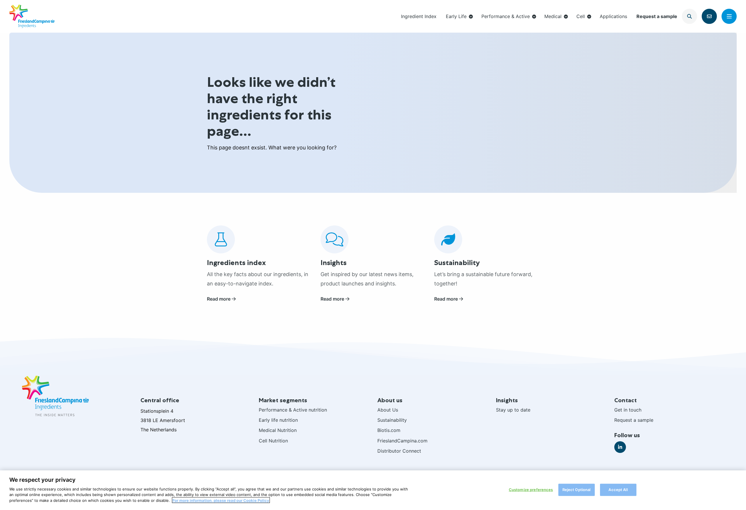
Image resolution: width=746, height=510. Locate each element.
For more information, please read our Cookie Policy (221, 500)
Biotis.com (388, 430)
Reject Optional (576, 489)
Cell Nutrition (273, 441)
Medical (553, 16)
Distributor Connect (399, 451)
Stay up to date (513, 410)
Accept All (617, 489)
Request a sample (656, 16)
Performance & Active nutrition (293, 410)
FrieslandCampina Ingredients (31, 16)
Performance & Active (505, 16)
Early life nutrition (278, 420)
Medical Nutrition (278, 430)
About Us (387, 410)
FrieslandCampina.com (402, 441)
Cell (580, 16)
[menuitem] (418, 16)
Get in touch (627, 410)
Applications (613, 16)
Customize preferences (531, 489)
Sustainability (392, 420)
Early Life (456, 16)
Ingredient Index (419, 16)
